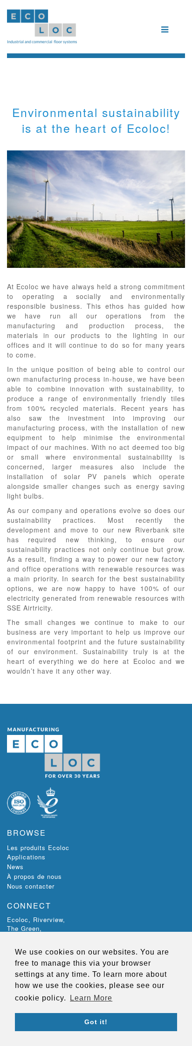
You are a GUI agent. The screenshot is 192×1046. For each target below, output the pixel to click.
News (15, 866)
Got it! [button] (96, 1022)
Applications (26, 856)
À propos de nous (34, 876)
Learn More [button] (91, 998)
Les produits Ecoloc (38, 847)
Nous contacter (31, 886)
